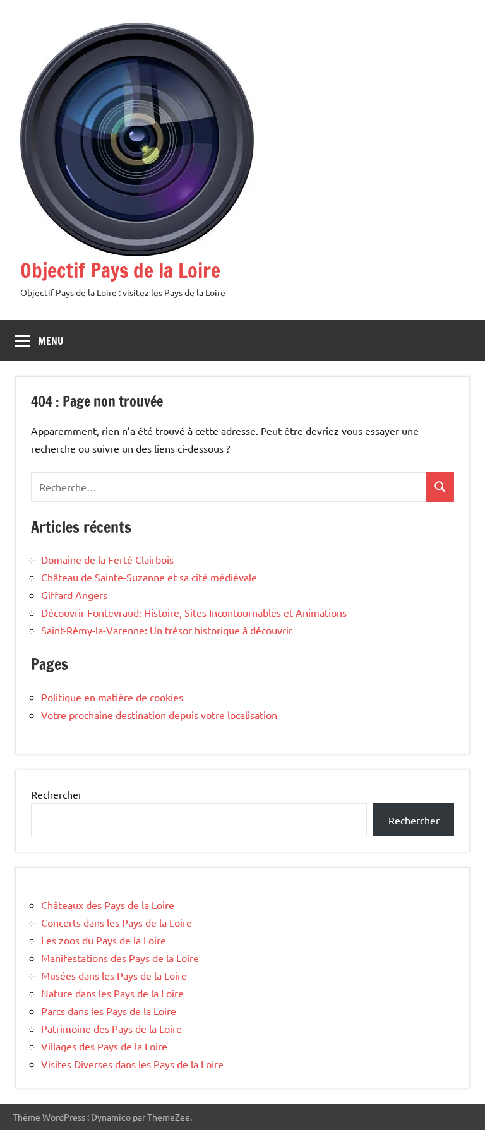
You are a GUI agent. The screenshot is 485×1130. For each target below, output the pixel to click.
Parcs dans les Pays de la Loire (108, 1010)
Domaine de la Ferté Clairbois (107, 559)
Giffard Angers (74, 594)
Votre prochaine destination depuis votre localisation (159, 714)
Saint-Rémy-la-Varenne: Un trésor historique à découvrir (166, 630)
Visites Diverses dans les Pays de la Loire (132, 1063)
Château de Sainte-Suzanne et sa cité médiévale (149, 577)
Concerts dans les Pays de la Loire (116, 922)
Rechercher (56, 794)
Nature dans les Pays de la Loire (112, 993)
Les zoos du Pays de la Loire (103, 940)
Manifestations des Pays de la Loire (120, 957)
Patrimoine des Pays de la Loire (111, 1028)
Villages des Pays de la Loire (104, 1046)
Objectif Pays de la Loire (120, 270)
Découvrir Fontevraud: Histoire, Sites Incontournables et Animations (194, 612)
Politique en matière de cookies (112, 697)
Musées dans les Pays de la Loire (114, 975)
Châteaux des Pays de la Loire (107, 904)
